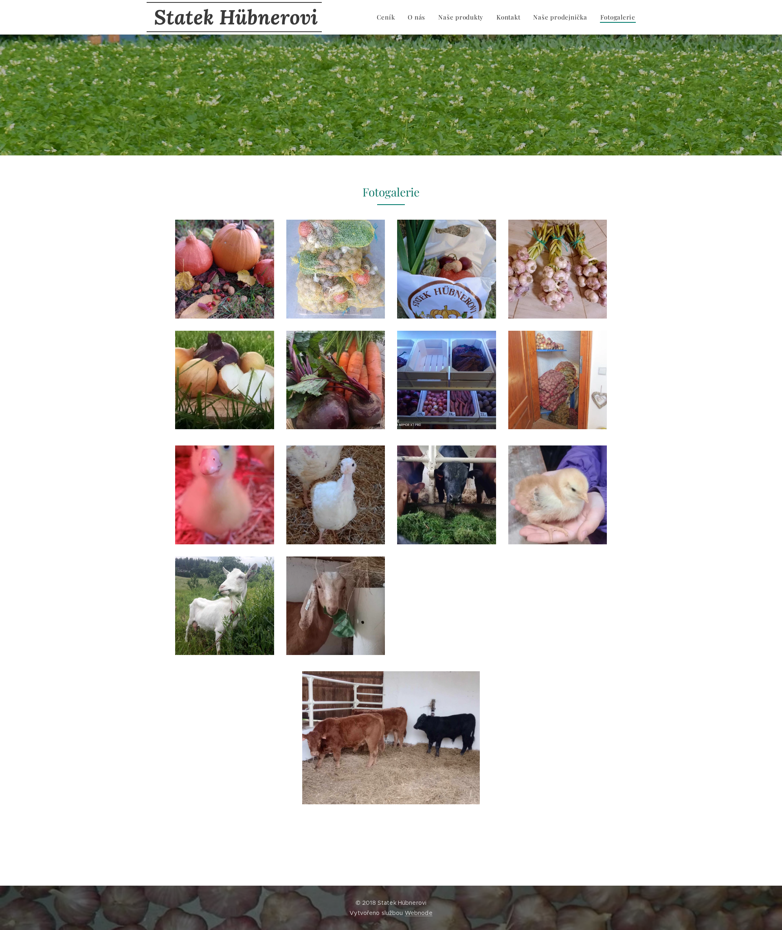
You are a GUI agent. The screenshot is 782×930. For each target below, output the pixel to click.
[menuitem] (388, 17)
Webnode (419, 913)
